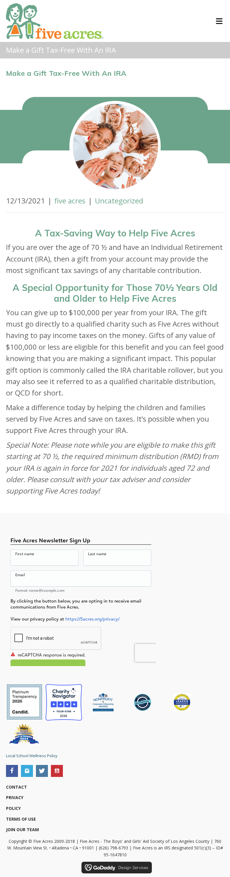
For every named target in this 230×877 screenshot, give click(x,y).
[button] (12, 771)
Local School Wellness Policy (32, 755)
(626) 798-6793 (113, 848)
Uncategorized (119, 201)
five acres (70, 201)
